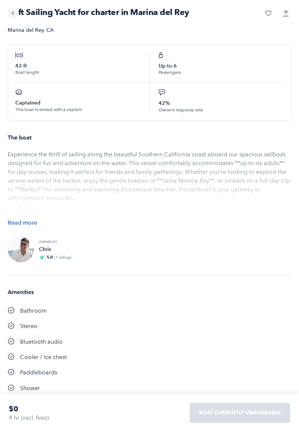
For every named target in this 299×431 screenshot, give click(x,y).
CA (50, 30)
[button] (268, 13)
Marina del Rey (25, 30)
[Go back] (13, 13)
